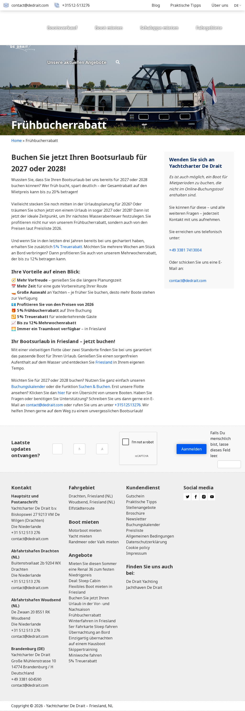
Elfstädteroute (82, 508)
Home (16, 140)
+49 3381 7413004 (185, 250)
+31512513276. (128, 405)
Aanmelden (191, 449)
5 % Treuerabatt (67, 246)
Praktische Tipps (185, 5)
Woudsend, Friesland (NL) (92, 502)
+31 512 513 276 (25, 532)
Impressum (136, 553)
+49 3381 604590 (26, 679)
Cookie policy (138, 547)
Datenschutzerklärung (146, 541)
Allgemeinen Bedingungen (150, 536)
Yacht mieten (80, 536)
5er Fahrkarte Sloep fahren (93, 626)
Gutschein (135, 496)
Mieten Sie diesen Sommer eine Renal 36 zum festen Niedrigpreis (93, 569)
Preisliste (134, 530)
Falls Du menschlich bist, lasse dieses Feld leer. (220, 444)
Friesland (103, 362)
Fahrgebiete (209, 28)
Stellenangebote (141, 507)
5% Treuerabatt (83, 661)
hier (61, 392)
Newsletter (136, 519)
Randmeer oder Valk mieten (94, 541)
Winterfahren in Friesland (92, 620)
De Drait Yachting (142, 581)
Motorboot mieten (85, 530)
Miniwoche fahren (85, 655)
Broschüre (135, 513)
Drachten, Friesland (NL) (91, 496)
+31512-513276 (76, 5)
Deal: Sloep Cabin (84, 580)
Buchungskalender (28, 386)
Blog (156, 5)
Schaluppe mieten (159, 28)
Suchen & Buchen (94, 386)
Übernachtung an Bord (89, 632)
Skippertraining (83, 649)
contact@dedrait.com (30, 5)
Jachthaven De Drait (144, 587)
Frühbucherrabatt (85, 615)
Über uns (220, 5)
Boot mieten (108, 28)
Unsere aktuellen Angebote (76, 62)
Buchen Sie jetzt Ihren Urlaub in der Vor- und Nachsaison (89, 603)
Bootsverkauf (62, 28)
